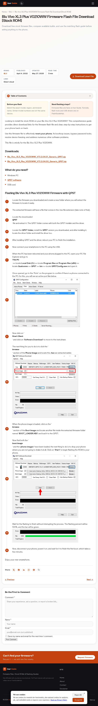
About (62, 681)
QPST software (14, 180)
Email (8, 628)
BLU (10, 12)
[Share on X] (14, 570)
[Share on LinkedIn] (24, 570)
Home (4, 12)
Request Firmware (85, 657)
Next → (90, 579)
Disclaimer (64, 689)
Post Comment (11, 639)
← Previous (9, 579)
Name (8, 619)
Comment (10, 597)
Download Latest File (84, 76)
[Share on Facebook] (19, 570)
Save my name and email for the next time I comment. (30, 636)
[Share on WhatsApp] (29, 570)
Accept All (78, 700)
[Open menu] (93, 3)
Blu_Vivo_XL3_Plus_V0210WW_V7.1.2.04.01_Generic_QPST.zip (36, 157)
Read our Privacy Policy (59, 700)
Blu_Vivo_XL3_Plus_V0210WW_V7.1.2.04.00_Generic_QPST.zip (36, 161)
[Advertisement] (49, 50)
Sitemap (92, 700)
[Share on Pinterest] (34, 570)
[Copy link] (39, 570)
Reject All (78, 695)
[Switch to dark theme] (22, 3)
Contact (63, 685)
